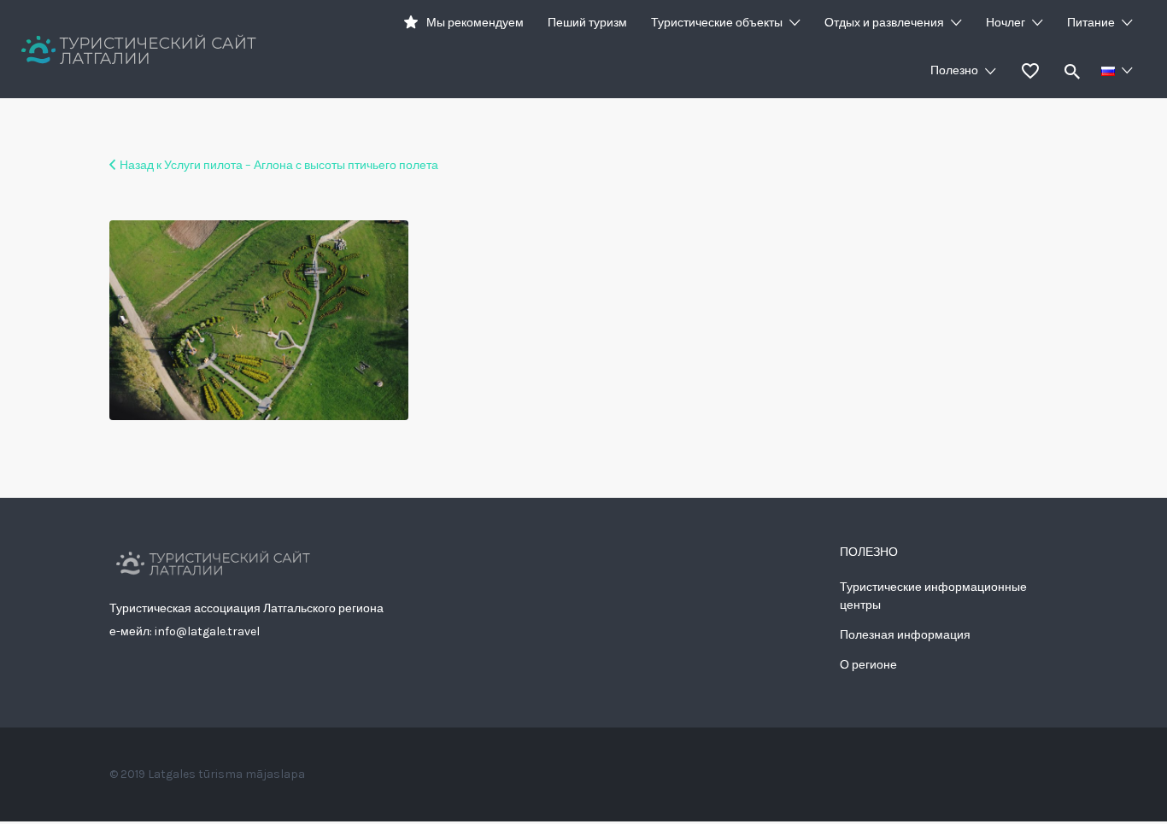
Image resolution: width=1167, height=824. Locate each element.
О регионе (868, 664)
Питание (1091, 22)
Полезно (954, 70)
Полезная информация (905, 635)
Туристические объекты (717, 22)
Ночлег (1005, 22)
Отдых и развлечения (884, 22)
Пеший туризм (587, 22)
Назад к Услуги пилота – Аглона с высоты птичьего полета (279, 165)
